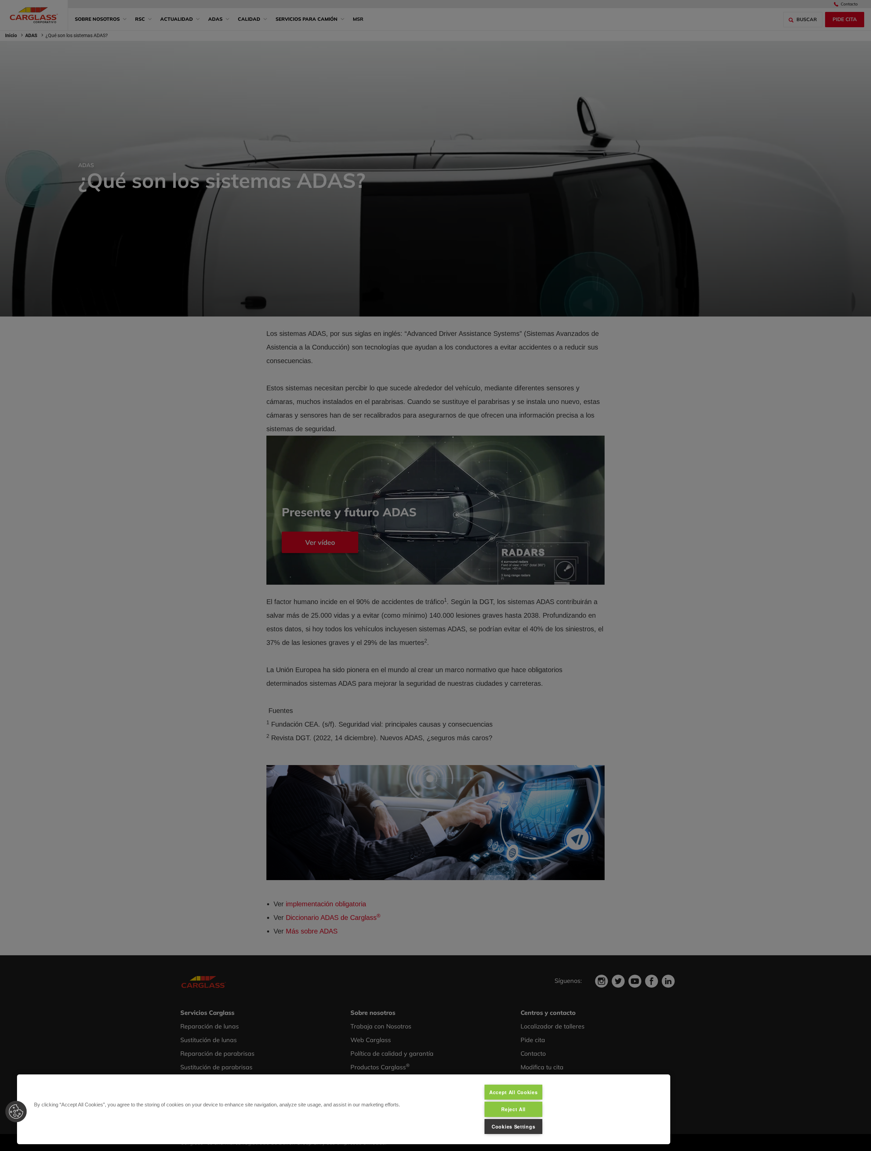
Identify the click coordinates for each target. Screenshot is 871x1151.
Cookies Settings (513, 1126)
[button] (16, 1111)
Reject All (513, 1109)
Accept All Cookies (513, 1092)
